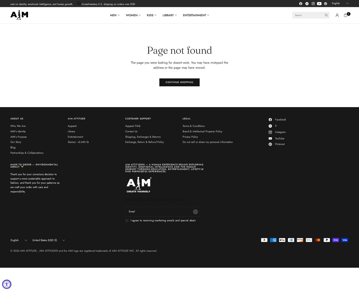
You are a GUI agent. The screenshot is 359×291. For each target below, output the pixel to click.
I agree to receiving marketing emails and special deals (163, 220)
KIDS (150, 15)
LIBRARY (168, 15)
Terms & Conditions (194, 126)
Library (71, 131)
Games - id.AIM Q (78, 142)
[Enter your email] (195, 211)
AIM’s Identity (18, 131)
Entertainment (75, 137)
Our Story (15, 142)
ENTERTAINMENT (194, 15)
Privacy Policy (190, 137)
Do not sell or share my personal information (208, 142)
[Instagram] (313, 3)
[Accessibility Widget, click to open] (6, 284)
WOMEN (132, 15)
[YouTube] (319, 3)
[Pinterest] (325, 3)
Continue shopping (180, 82)
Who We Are (18, 126)
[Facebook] (301, 3)
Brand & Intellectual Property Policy (202, 131)
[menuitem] (116, 15)
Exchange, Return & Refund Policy (144, 142)
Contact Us (131, 131)
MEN (113, 15)
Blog (12, 147)
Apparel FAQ (132, 126)
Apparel (72, 126)
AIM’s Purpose (18, 137)
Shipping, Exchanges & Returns (143, 137)
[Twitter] (307, 3)
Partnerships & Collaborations (26, 153)
